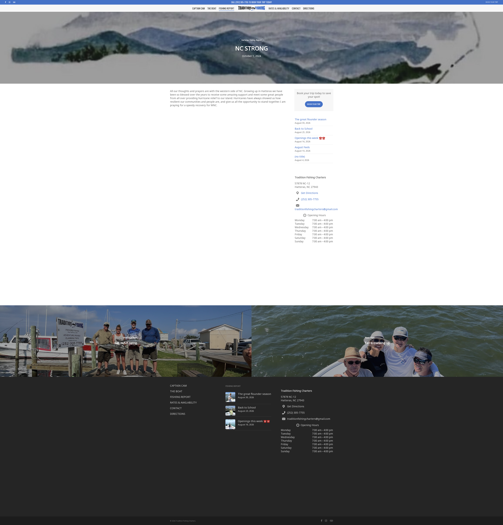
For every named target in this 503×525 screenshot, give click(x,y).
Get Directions (309, 193)
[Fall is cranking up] (377, 341)
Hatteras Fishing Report (251, 40)
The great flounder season (310, 119)
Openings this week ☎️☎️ (310, 138)
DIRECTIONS (177, 414)
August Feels (302, 147)
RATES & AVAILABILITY (183, 402)
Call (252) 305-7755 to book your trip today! (251, 2)
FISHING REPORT (180, 397)
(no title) (300, 156)
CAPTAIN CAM (178, 385)
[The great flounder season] (230, 398)
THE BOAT (176, 391)
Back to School (303, 128)
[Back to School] (230, 412)
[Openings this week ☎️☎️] (230, 425)
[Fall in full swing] (126, 341)
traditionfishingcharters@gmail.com (316, 209)
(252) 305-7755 (310, 199)
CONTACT (176, 408)
